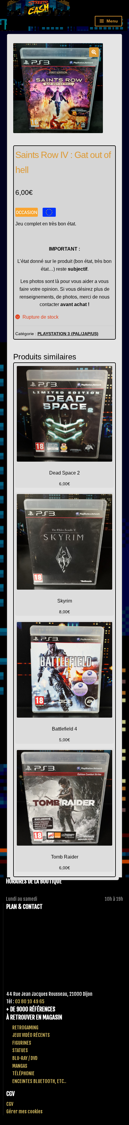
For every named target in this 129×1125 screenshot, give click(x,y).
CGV (9, 1104)
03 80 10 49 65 (29, 1001)
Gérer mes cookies (24, 1112)
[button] (94, 52)
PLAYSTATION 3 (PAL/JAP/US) (68, 333)
